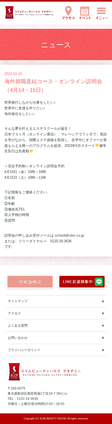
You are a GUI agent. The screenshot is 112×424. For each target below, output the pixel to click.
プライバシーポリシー (24, 350)
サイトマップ (17, 301)
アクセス (14, 313)
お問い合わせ (17, 338)
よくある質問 (17, 325)
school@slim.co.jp (69, 235)
